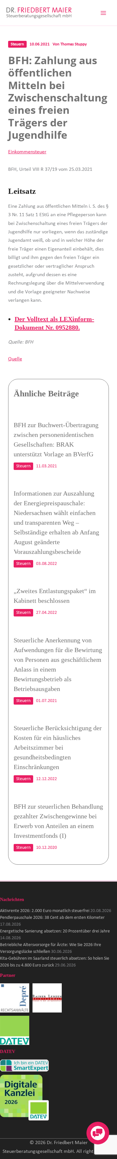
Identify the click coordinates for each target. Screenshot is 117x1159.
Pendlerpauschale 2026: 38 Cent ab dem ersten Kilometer (52, 917)
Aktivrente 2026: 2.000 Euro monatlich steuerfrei (44, 910)
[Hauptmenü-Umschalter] (103, 13)
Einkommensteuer (27, 152)
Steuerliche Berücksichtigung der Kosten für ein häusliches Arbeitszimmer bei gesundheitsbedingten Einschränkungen (58, 747)
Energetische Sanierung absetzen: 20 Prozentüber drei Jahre (55, 931)
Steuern (17, 44)
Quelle (15, 359)
